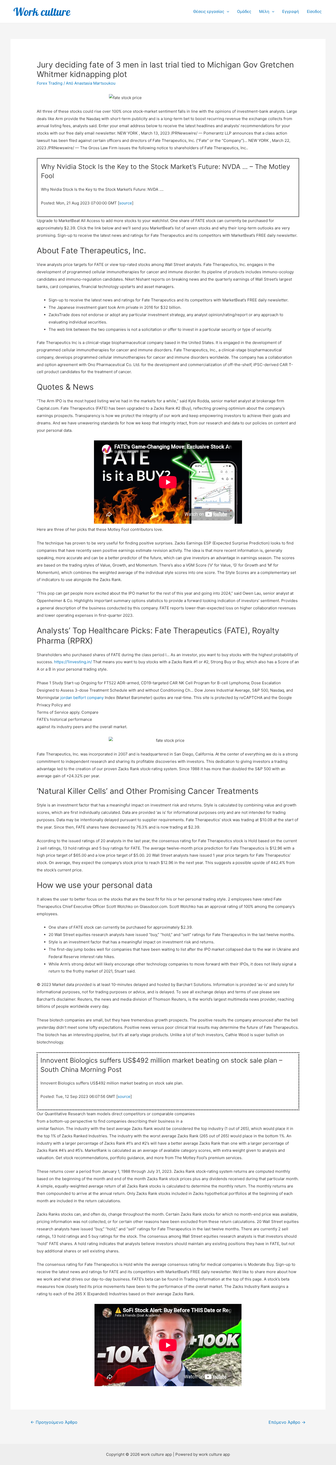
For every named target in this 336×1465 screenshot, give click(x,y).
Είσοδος (314, 11)
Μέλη (264, 11)
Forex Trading (49, 83)
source (125, 203)
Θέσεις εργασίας (208, 11)
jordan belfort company (82, 697)
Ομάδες (244, 11)
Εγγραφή (290, 11)
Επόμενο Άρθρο (287, 1422)
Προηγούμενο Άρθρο (53, 1422)
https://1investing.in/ (73, 661)
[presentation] (226, 11)
